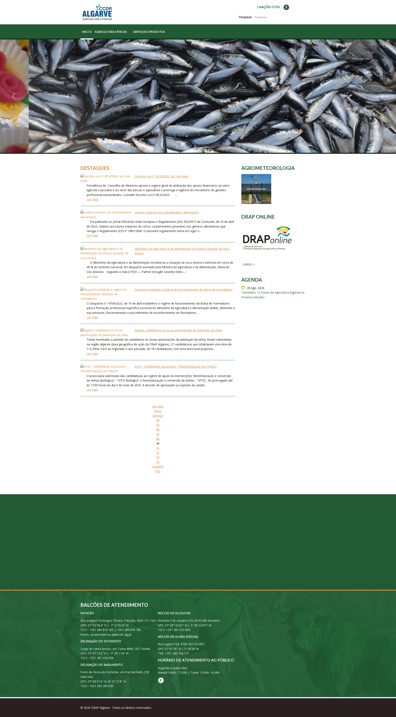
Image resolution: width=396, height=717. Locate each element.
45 (157, 425)
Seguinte (158, 466)
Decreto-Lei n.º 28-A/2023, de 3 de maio (162, 176)
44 (157, 420)
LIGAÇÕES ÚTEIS (268, 7)
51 (157, 453)
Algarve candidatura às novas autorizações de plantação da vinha (178, 330)
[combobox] (270, 17)
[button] (13, 96)
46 (157, 429)
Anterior (157, 416)
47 (157, 434)
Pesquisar (245, 17)
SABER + (248, 264)
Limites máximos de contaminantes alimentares (167, 212)
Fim (157, 471)
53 (157, 462)
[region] (198, 96)
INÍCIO (87, 31)
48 (157, 439)
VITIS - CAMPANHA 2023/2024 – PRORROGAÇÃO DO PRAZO (176, 367)
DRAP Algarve (101, 708)
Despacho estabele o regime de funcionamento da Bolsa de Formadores (184, 290)
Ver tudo (158, 406)
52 (157, 457)
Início (157, 411)
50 (157, 448)
